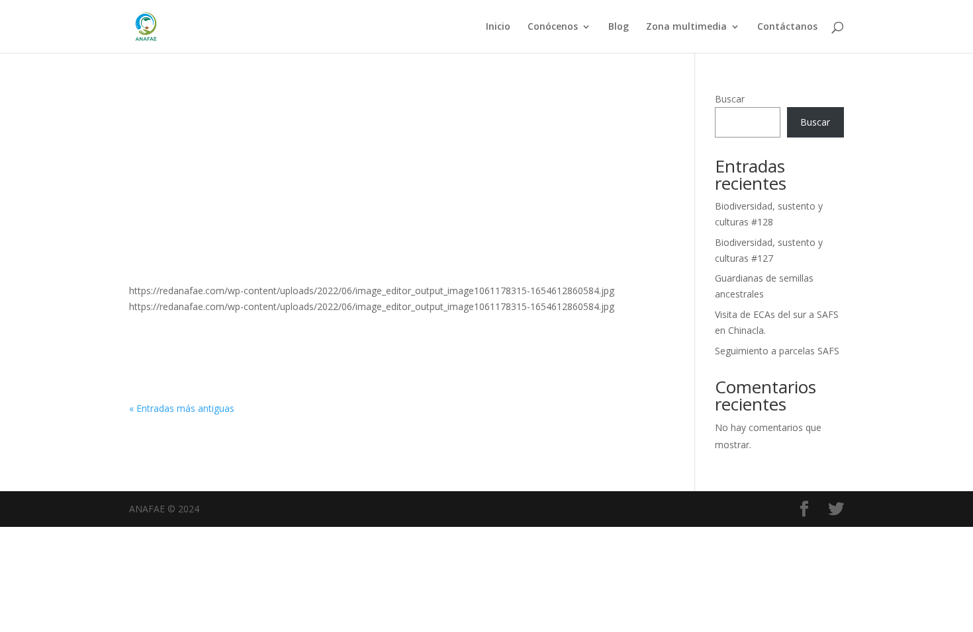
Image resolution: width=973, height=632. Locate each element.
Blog (618, 27)
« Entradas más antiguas (181, 408)
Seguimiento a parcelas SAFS (777, 350)
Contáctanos (787, 27)
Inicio (498, 27)
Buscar (730, 99)
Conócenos (553, 27)
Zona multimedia (686, 27)
